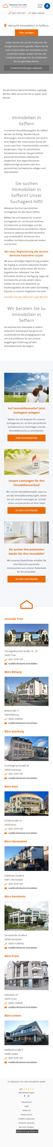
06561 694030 (38, 13)
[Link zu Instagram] (28, 1096)
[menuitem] (38, 6)
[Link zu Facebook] (24, 1096)
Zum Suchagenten (26, 437)
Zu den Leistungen (26, 510)
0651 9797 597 (18, 13)
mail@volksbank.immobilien (22, 663)
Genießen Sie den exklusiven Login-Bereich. (26, 296)
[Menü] (38, 6)
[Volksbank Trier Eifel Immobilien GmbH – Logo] (22, 6)
